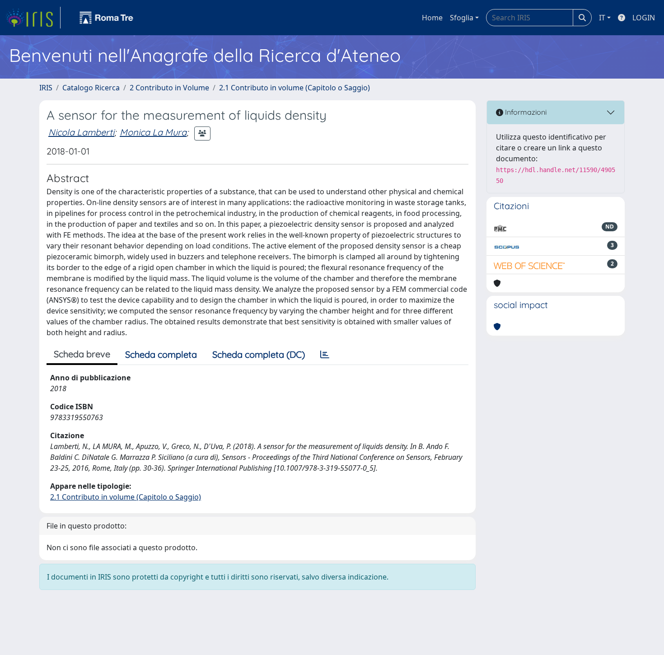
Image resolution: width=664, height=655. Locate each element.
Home (432, 18)
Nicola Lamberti (81, 132)
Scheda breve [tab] (82, 354)
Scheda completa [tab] (161, 354)
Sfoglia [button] (461, 18)
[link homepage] (33, 17)
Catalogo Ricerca (91, 88)
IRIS (45, 88)
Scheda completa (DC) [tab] (258, 354)
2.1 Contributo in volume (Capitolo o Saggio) (294, 88)
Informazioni (525, 112)
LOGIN (643, 18)
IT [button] (602, 18)
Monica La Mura (153, 132)
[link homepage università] (106, 17)
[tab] (325, 354)
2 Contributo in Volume (169, 88)
